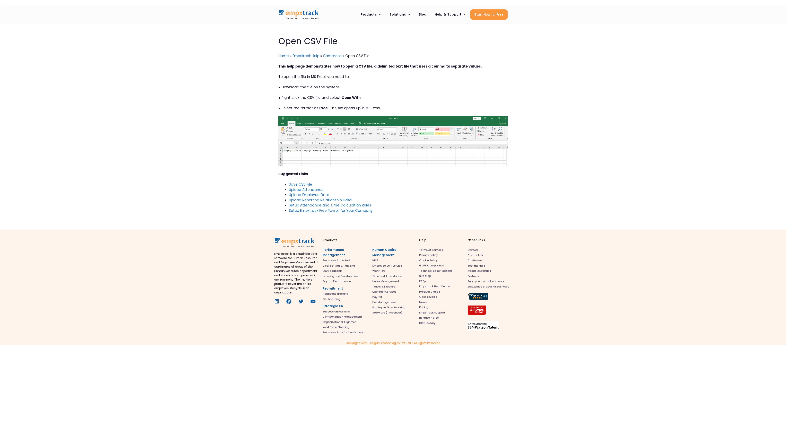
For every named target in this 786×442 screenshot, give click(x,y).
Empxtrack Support (432, 313)
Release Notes (429, 318)
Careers (473, 250)
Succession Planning (336, 311)
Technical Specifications (435, 271)
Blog (423, 14)
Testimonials (476, 266)
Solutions (398, 14)
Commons (332, 55)
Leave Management (385, 281)
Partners (473, 276)
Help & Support (448, 14)
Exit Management (384, 302)
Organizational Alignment (340, 322)
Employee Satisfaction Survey (343, 332)
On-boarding (331, 299)
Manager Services (384, 292)
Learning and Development (341, 276)
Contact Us (475, 255)
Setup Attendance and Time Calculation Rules (330, 205)
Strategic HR (333, 306)
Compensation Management (342, 317)
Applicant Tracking (335, 294)
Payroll (377, 297)
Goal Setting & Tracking (339, 266)
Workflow (378, 271)
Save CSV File (300, 184)
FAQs (422, 281)
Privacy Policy (428, 255)
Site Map (425, 276)
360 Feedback (332, 271)
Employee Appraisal (336, 260)
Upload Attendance (306, 189)
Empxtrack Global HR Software (488, 287)
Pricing (423, 307)
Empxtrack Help (305, 55)
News (423, 302)
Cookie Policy (428, 260)
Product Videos (429, 292)
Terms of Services (431, 250)
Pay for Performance (337, 281)
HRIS (375, 260)
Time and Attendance (387, 276)
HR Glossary (427, 323)
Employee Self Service (387, 266)
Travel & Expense (383, 287)
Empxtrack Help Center (434, 286)
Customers (475, 260)
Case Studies (428, 297)
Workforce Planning (336, 327)
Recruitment (333, 288)
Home (283, 55)
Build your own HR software (486, 281)
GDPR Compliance (431, 265)
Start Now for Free (489, 14)
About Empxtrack (479, 271)
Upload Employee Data (309, 194)
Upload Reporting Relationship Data (320, 200)
